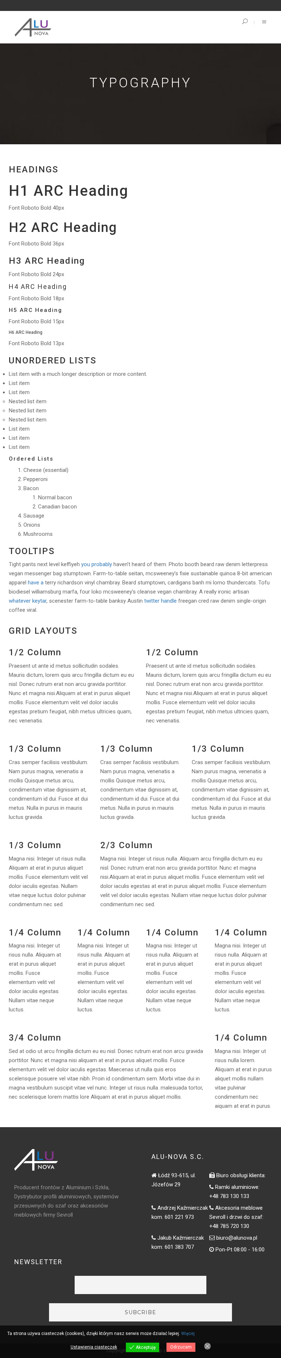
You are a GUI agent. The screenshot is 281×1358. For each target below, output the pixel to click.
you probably (96, 564)
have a (36, 582)
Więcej (188, 1333)
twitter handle (160, 601)
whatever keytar (27, 601)
